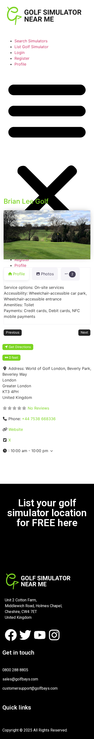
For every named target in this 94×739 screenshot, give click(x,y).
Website (15, 429)
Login (19, 52)
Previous (12, 332)
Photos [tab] (47, 273)
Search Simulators (30, 40)
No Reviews (38, 408)
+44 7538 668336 (39, 418)
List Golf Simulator (31, 46)
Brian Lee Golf (26, 201)
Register (21, 58)
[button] (47, 153)
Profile (20, 64)
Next (84, 332)
